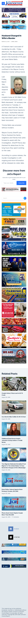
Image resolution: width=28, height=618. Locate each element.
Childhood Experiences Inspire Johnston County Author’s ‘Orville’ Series (12, 440)
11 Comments (15, 517)
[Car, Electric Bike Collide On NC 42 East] (14, 407)
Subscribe (21, 183)
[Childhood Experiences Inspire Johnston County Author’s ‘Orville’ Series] (14, 429)
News (16, 41)
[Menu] (3, 3)
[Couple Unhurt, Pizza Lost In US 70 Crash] (14, 384)
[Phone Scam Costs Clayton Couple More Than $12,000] (14, 503)
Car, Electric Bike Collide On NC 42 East (14, 417)
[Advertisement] (14, 586)
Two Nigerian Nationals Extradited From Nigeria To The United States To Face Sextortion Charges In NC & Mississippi (14, 465)
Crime (12, 41)
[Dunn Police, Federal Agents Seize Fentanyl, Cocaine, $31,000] (14, 480)
